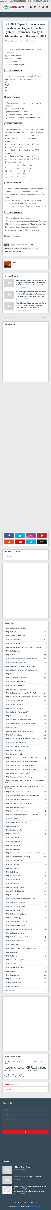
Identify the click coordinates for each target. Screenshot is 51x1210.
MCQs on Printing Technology (26, 903)
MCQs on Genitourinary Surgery (26, 743)
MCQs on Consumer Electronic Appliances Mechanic (26, 697)
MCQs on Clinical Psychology (26, 682)
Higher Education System (15, 41)
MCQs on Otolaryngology (26, 872)
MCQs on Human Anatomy (26, 750)
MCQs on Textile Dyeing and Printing (26, 937)
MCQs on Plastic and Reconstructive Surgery (26, 899)
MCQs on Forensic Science (26, 735)
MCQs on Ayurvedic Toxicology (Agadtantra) (26, 666)
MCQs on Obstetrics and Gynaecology (26, 857)
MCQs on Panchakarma (26, 876)
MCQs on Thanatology (26, 945)
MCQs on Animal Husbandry (26, 636)
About (24, 1202)
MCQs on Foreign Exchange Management (26, 731)
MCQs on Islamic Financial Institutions (26, 811)
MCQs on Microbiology (26, 826)
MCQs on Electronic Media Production (26, 720)
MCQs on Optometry (26, 864)
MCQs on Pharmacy (26, 883)
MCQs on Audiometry (26, 651)
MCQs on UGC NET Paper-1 (26, 960)
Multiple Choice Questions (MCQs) (13, 1062)
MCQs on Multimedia (26, 838)
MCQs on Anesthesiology (26, 632)
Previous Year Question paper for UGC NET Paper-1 (22, 248)
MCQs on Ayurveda (26, 655)
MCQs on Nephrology (26, 845)
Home (17, 1202)
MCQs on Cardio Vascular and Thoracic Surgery (26, 670)
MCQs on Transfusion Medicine (26, 628)
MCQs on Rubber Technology (26, 925)
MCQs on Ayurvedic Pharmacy (26, 662)
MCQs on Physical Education (26, 891)
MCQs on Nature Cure (26, 841)
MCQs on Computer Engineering (26, 689)
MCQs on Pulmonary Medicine (26, 914)
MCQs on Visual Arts (26, 975)
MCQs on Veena (26, 964)
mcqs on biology (26, 990)
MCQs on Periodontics (26, 880)
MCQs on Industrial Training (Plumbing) (26, 777)
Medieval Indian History (26, 983)
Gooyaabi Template (36, 1207)
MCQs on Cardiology (26, 674)
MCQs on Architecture (26, 643)
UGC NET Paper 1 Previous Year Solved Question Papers (14, 1075)
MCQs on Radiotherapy (26, 918)
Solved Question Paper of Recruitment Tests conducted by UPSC (14, 1068)
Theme (17, 1207)
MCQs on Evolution (26, 727)
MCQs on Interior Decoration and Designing (26, 792)
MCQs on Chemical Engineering (26, 678)
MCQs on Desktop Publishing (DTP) (26, 712)
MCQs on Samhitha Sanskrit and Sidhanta (26, 929)
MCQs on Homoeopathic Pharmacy (26, 746)
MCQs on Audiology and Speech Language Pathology (26, 647)
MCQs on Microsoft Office (26, 830)
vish (15, 262)
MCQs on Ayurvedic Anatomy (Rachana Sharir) (26, 659)
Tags (17, 1084)
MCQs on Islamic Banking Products (26, 800)
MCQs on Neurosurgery (26, 849)
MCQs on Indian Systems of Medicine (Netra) (26, 766)
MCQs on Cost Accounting (26, 701)
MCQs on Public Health (26, 910)
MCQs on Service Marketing (26, 933)
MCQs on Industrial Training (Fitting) (26, 773)
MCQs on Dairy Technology (26, 704)
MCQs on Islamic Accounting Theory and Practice (26, 796)
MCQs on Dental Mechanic (26, 708)
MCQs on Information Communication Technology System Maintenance (25, 787)
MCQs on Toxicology (26, 952)
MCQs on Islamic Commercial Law (26, 807)
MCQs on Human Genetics (26, 754)
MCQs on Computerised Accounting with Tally (26, 693)
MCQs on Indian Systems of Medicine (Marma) (26, 762)
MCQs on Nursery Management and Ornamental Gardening (26, 853)
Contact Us (33, 1202)
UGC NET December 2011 (13, 251)
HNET (32, 245)
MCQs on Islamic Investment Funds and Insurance (26, 815)
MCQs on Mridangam (26, 834)
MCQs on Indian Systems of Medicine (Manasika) (26, 758)
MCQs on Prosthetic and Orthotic (26, 906)
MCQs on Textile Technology (26, 941)
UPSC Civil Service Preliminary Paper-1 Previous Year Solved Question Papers (36, 1068)
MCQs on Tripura (26, 956)
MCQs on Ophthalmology (26, 861)
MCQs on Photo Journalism (26, 887)
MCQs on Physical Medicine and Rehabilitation (26, 895)
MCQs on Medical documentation (26, 822)
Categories (9, 1084)
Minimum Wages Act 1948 (26, 987)
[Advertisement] (25, 487)
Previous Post (8, 317)
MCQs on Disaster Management (26, 716)
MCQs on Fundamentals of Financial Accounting (26, 739)
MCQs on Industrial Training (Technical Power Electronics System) (25, 782)
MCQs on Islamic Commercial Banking (26, 803)
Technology (26, 1089)
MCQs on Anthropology (26, 640)
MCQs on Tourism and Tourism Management (26, 948)
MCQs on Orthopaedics (26, 868)
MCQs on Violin (26, 971)
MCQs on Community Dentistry (26, 685)
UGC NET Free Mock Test (34, 1061)
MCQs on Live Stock (26, 819)
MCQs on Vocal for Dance (26, 979)
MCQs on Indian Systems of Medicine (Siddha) (26, 769)
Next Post (43, 317)
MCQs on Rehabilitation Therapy (26, 922)
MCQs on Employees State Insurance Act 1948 (26, 724)
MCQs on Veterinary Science (26, 967)
